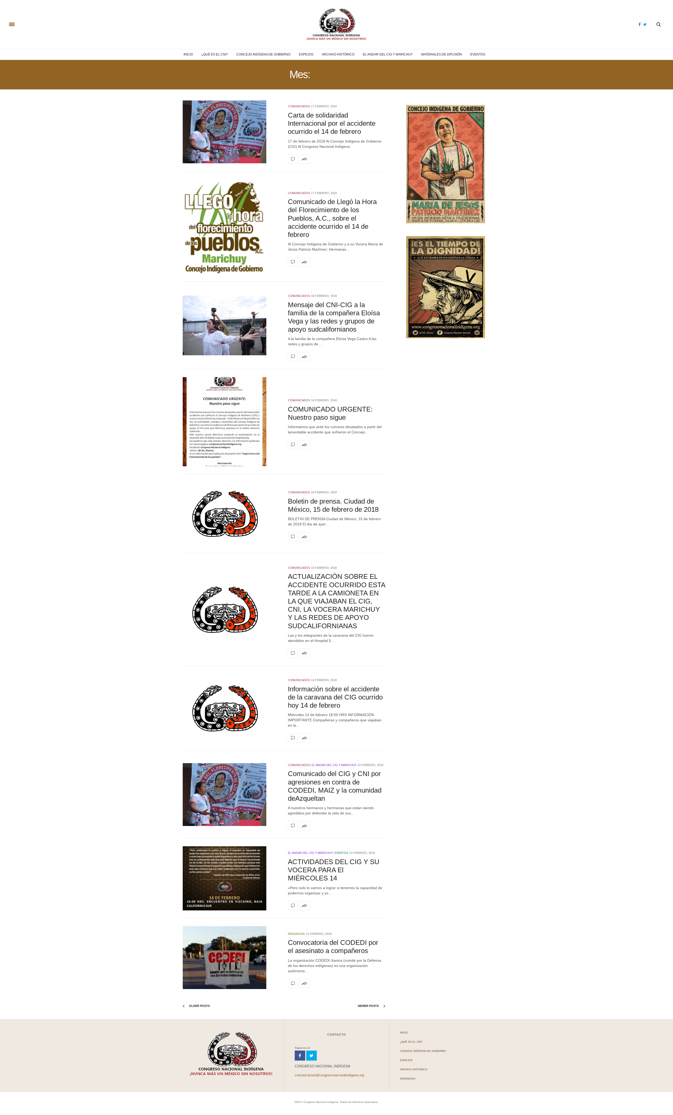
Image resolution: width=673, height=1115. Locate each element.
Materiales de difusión (441, 54)
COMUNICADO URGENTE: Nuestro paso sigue (330, 413)
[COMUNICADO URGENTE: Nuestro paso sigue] (231, 421)
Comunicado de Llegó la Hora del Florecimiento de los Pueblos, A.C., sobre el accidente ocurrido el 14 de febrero (332, 218)
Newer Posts (369, 1005)
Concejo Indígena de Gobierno (263, 54)
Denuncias (296, 933)
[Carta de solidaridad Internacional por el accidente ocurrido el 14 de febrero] (231, 131)
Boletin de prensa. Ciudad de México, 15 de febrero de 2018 (333, 505)
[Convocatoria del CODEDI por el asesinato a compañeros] (231, 957)
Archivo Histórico (338, 54)
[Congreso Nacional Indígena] (336, 24)
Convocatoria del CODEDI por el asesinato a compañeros (333, 947)
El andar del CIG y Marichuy (388, 54)
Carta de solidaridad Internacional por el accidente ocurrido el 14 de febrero (331, 123)
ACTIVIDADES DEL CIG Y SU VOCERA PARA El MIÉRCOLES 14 (333, 870)
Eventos (477, 54)
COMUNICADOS (299, 106)
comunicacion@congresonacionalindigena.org (329, 1075)
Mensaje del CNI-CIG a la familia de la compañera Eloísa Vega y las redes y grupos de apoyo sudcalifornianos (334, 317)
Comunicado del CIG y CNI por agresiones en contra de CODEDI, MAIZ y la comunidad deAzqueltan (334, 786)
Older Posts (199, 1005)
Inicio (188, 54)
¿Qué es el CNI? (214, 54)
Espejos (306, 54)
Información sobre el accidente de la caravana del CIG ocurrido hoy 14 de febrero (335, 697)
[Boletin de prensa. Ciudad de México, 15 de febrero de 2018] (231, 514)
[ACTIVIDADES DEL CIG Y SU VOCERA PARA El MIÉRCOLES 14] (231, 878)
